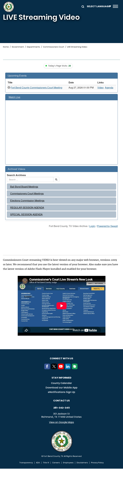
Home (6, 47)
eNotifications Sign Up (61, 392)
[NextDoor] (75, 368)
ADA (38, 463)
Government (18, 47)
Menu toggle (115, 7)
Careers (56, 463)
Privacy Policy (97, 463)
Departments (33, 47)
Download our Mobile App (61, 387)
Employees (68, 463)
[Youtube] (61, 368)
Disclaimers (82, 463)
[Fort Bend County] (8, 7)
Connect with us (61, 358)
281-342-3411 (61, 407)
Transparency (26, 463)
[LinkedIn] (68, 368)
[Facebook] (47, 368)
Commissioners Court (53, 47)
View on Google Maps (61, 422)
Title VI (46, 463)
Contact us (61, 400)
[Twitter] (54, 368)
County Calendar (61, 383)
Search (82, 6)
